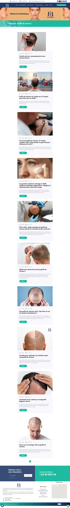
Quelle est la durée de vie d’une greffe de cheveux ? (32, 270)
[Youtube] (62, 1)
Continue (22, 66)
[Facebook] (58, 1)
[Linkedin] (66, 1)
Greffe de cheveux (30, 5)
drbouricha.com (8, 504)
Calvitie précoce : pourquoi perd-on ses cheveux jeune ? (32, 57)
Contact (51, 5)
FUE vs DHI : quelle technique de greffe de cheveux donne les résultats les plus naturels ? (35, 228)
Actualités (47, 5)
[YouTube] (66, 504)
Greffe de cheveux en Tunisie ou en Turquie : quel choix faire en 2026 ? (34, 97)
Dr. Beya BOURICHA (22, 5)
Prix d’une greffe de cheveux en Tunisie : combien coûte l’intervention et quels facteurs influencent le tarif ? (34, 142)
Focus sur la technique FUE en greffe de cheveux (32, 446)
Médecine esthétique (39, 5)
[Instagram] (64, 1)
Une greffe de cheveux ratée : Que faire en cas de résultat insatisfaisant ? (34, 312)
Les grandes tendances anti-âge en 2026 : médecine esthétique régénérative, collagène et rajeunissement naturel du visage (35, 185)
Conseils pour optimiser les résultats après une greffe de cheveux (33, 356)
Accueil (17, 5)
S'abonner (28, 475)
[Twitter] (63, 504)
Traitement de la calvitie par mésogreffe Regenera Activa (32, 400)
